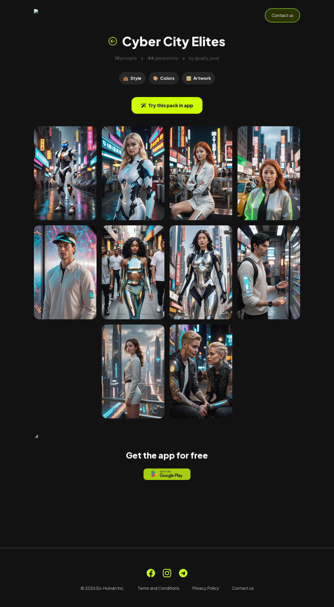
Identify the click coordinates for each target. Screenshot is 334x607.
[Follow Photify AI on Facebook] (151, 573)
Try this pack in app (170, 105)
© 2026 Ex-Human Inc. (102, 588)
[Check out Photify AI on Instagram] (167, 573)
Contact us (282, 15)
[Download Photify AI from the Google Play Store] (167, 474)
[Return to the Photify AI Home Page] (59, 15)
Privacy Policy (205, 588)
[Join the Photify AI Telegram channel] (183, 573)
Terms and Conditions (158, 588)
